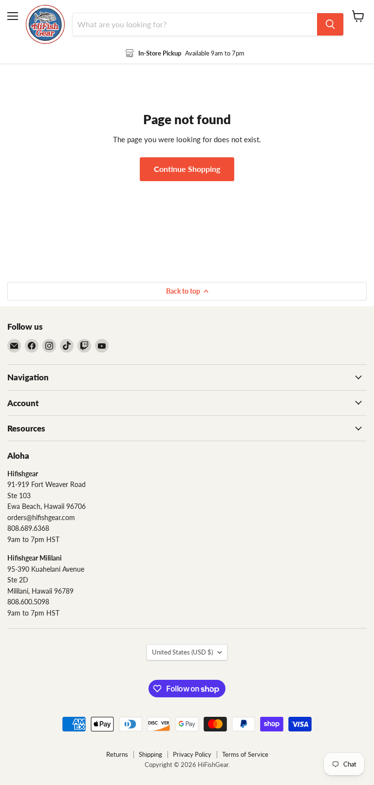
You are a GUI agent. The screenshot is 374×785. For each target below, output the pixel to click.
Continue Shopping (187, 168)
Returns (117, 754)
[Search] (330, 24)
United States (182, 652)
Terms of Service (245, 754)
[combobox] (195, 24)
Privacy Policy (192, 754)
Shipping (150, 754)
